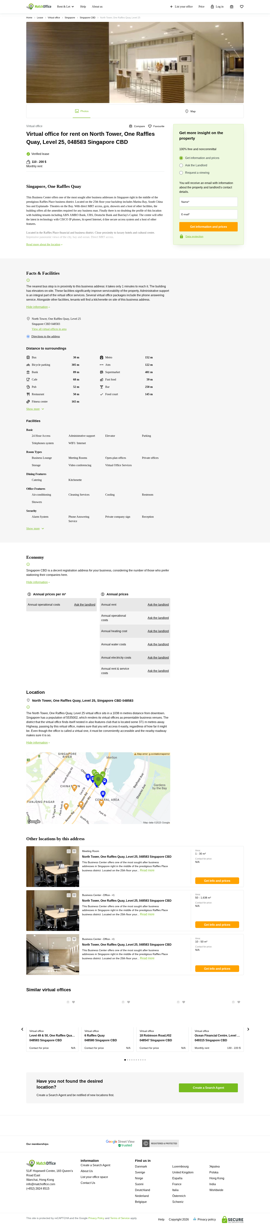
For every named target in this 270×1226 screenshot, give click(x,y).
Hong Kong (216, 1178)
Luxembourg (180, 1166)
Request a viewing (197, 172)
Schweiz (177, 1201)
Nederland (142, 1195)
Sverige (140, 1172)
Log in (220, 6)
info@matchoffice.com (40, 1184)
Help (83, 6)
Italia (175, 1190)
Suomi (139, 1184)
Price (201, 6)
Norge (139, 1178)
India (212, 1184)
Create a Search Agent (95, 1165)
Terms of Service (120, 1218)
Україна (214, 1166)
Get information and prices (202, 158)
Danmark (141, 1166)
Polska (213, 1172)
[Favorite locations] (242, 7)
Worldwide (216, 1190)
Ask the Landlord (196, 165)
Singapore (70, 18)
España (177, 1178)
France (176, 1184)
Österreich (179, 1195)
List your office (184, 6)
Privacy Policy (96, 1218)
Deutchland (142, 1190)
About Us (87, 1171)
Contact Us (88, 1182)
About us (97, 6)
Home (29, 18)
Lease (40, 18)
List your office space (94, 1177)
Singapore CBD (88, 18)
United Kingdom (182, 1172)
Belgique (141, 1201)
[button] (67, 851)
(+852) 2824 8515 (37, 1188)
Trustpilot (178, 252)
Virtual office (54, 18)
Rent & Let (63, 6)
